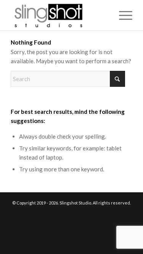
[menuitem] (121, 15)
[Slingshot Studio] (59, 15)
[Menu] (121, 15)
